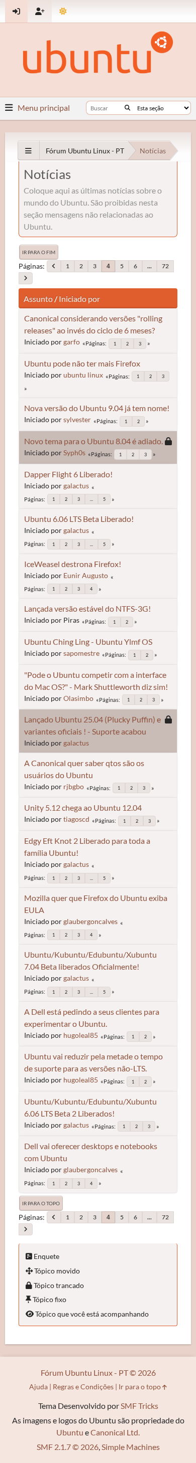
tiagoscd (76, 819)
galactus (76, 485)
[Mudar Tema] (63, 11)
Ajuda (38, 1386)
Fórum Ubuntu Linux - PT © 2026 (98, 1372)
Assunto (38, 298)
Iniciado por (79, 298)
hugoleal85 (80, 1035)
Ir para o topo (41, 1203)
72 (165, 266)
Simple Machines (131, 1446)
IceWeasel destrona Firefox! (72, 564)
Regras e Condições (83, 1386)
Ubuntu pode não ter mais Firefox (82, 363)
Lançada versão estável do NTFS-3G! (87, 608)
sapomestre (81, 653)
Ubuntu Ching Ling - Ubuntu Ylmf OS (88, 641)
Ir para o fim (38, 252)
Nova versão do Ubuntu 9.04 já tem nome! (96, 408)
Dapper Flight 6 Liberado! (68, 474)
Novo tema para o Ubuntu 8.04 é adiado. (93, 441)
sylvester (77, 419)
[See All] (28, 150)
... (149, 266)
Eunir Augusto (85, 575)
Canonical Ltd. (115, 1432)
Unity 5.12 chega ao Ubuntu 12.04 (83, 807)
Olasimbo (78, 698)
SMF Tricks (139, 1405)
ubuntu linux (83, 375)
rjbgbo (73, 786)
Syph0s (74, 452)
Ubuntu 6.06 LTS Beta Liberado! (79, 518)
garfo (71, 341)
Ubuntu (69, 1432)
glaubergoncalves (90, 921)
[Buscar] (127, 108)
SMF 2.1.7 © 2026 (68, 1446)
